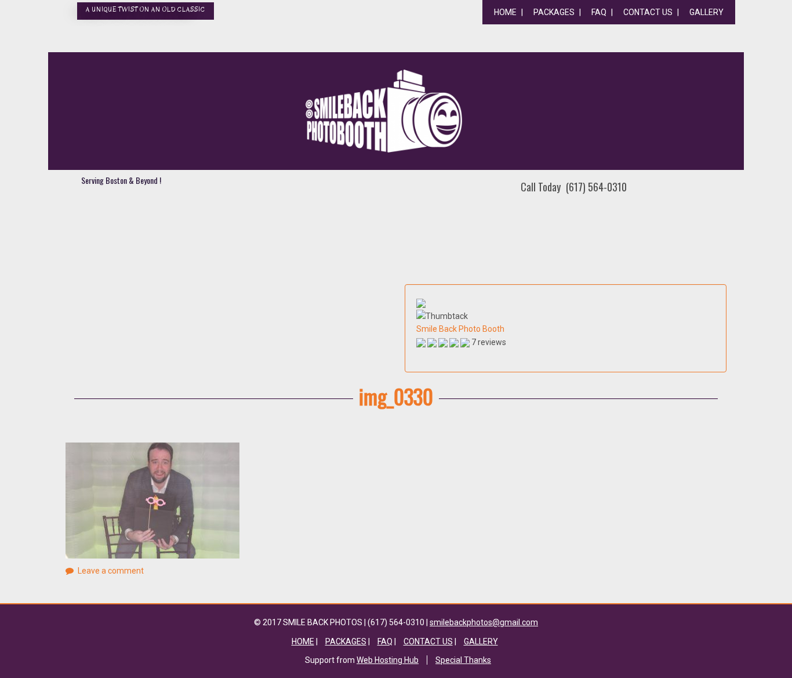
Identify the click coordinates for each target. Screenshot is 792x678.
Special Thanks (463, 660)
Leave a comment (111, 570)
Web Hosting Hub (388, 660)
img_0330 (396, 395)
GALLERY (706, 12)
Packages (554, 12)
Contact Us (648, 12)
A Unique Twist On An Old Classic (145, 9)
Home (505, 12)
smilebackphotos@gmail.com (484, 622)
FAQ (598, 12)
